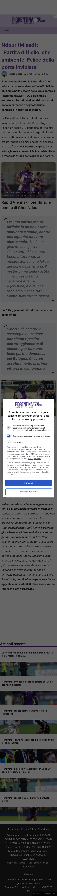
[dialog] (28, 448)
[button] (29, 442)
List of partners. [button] (34, 458)
